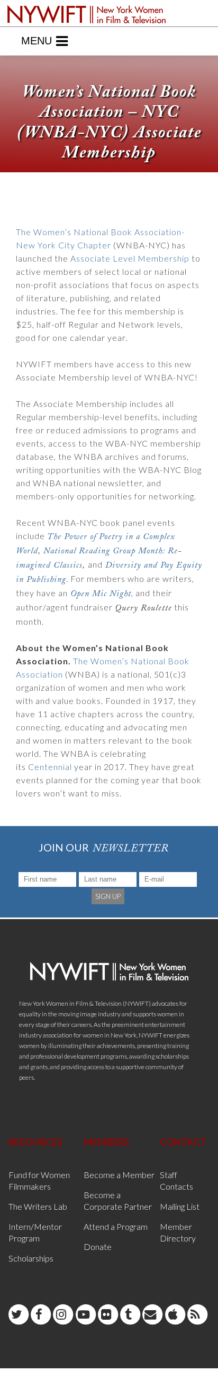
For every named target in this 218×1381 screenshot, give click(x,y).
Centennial (50, 767)
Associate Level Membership (129, 258)
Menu (36, 41)
